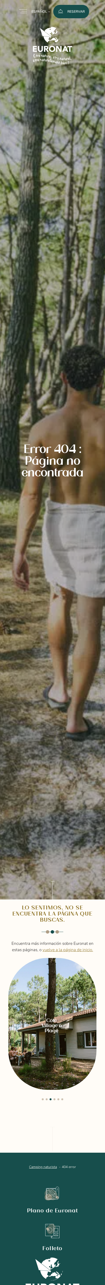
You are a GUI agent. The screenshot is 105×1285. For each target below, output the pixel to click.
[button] (43, 1099)
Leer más (24, 964)
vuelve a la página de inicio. (67, 950)
